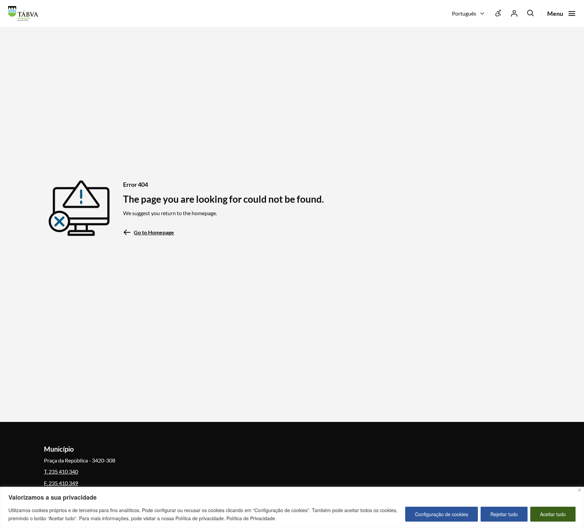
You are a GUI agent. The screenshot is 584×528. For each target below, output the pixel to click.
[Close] (579, 490)
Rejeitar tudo (504, 514)
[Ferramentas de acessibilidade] (498, 13)
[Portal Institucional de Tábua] (25, 13)
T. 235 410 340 (61, 471)
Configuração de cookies (441, 514)
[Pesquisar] (530, 13)
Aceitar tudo (553, 514)
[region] (292, 507)
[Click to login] (514, 13)
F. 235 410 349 (61, 483)
